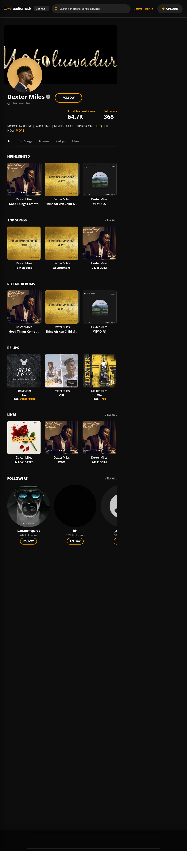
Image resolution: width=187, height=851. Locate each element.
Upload (172, 9)
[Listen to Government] (61, 243)
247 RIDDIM (99, 268)
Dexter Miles (24, 199)
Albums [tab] (44, 141)
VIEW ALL (111, 220)
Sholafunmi (24, 391)
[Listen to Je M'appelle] (24, 243)
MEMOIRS (99, 204)
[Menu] (5, 9)
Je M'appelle (24, 268)
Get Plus (41, 8)
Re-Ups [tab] (60, 141)
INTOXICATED (24, 462)
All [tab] (9, 141)
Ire (24, 395)
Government (61, 268)
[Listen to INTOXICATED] (24, 437)
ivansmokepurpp (28, 531)
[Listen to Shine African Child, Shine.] (61, 179)
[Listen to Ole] (99, 370)
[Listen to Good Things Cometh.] (24, 179)
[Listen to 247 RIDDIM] (99, 243)
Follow (68, 98)
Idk (75, 531)
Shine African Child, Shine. (61, 204)
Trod (103, 398)
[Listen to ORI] (61, 370)
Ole (99, 395)
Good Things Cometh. (24, 204)
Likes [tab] (75, 141)
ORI (61, 395)
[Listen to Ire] (24, 370)
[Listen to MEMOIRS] (99, 179)
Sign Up (138, 8)
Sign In (149, 8)
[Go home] (19, 8)
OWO (61, 462)
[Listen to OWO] (61, 437)
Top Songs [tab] (25, 141)
